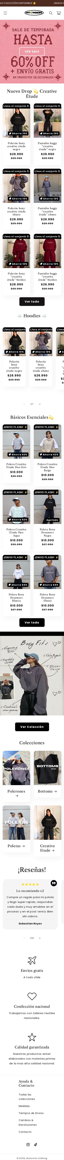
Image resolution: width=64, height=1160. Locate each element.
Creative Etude (47, 848)
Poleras (14, 846)
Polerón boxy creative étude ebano (16, 211)
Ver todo (32, 302)
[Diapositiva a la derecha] (40, 404)
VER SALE (32, 52)
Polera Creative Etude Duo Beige (47, 467)
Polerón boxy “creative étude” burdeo (16, 276)
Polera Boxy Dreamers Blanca (16, 597)
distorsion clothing (36, 1158)
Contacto (25, 1132)
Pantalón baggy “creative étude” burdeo (47, 276)
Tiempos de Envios (31, 1113)
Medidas (24, 1106)
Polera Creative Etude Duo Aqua (16, 532)
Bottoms (45, 791)
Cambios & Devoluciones (28, 1122)
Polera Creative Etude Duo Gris (16, 466)
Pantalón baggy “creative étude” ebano (47, 211)
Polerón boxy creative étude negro (16, 146)
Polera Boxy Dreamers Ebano (47, 597)
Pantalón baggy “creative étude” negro (47, 146)
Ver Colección (32, 727)
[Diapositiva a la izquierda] (24, 404)
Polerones (16, 791)
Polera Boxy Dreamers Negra (47, 532)
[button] (5, 13)
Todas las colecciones (27, 1097)
